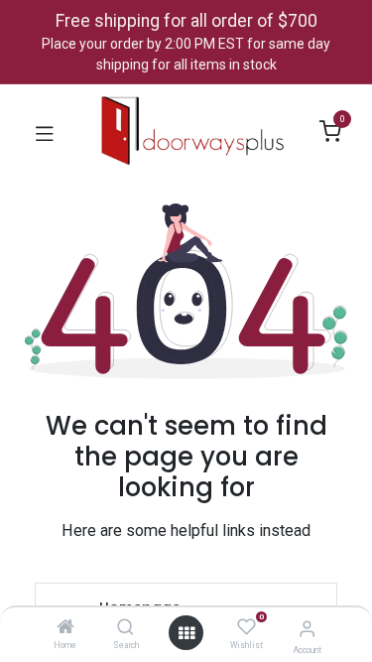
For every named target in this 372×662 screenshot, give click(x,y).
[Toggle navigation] (45, 132)
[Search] (125, 628)
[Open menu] (186, 633)
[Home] (65, 628)
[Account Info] (307, 628)
